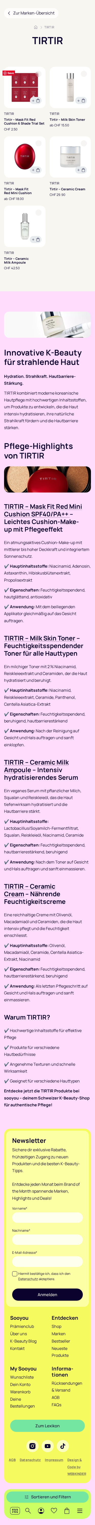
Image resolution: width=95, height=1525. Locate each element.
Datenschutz (28, 1279)
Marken (59, 1333)
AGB (56, 1397)
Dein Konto (20, 1384)
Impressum (54, 1460)
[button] (80, 1511)
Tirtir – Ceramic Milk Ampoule (16, 261)
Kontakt (17, 1348)
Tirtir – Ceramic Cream (67, 189)
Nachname (21, 1230)
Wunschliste (22, 1377)
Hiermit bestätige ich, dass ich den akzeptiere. (44, 1276)
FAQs (56, 1405)
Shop (56, 1326)
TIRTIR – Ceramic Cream (29, 890)
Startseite (35, 27)
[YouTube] (48, 1446)
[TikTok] (63, 1446)
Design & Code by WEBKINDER (76, 1467)
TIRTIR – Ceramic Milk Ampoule (36, 766)
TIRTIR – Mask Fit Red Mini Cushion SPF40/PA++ (43, 510)
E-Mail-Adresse (24, 1252)
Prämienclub (22, 1326)
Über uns (18, 1333)
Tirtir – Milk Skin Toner (67, 120)
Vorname (20, 1208)
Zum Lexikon (47, 1426)
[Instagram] (32, 1446)
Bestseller (61, 1341)
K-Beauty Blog (23, 1341)
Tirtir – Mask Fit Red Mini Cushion (18, 191)
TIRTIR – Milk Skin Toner (39, 638)
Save (11, 73)
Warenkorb (20, 1392)
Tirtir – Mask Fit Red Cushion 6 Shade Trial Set (24, 122)
